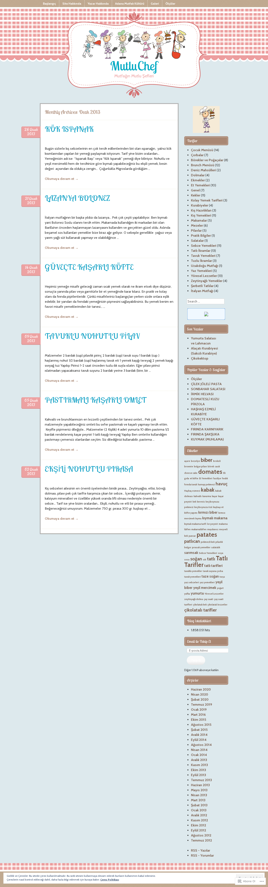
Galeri (155, 3)
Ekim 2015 (198, 720)
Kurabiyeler (199, 205)
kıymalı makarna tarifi (195, 524)
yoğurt (220, 588)
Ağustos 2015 (201, 725)
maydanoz (212, 529)
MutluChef (134, 66)
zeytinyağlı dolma (193, 599)
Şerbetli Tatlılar (202, 286)
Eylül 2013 (198, 775)
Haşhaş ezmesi (192, 491)
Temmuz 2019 (201, 704)
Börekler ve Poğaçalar (207, 160)
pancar (192, 536)
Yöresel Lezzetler (204, 276)
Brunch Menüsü (202, 165)
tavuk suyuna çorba (213, 571)
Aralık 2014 (199, 735)
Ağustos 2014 (201, 745)
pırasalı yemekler (201, 547)
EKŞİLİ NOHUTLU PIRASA (89, 469)
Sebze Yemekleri (203, 246)
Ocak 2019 (199, 710)
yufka (187, 593)
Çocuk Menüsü (202, 150)
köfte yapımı (190, 513)
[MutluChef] (134, 45)
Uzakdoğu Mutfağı (204, 266)
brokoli (217, 461)
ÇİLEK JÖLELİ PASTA (206, 384)
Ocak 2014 (199, 755)
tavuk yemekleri (192, 576)
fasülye (217, 478)
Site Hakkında (71, 3)
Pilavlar (196, 230)
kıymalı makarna (214, 518)
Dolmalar (198, 175)
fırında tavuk (190, 484)
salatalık (215, 547)
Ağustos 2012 (201, 835)
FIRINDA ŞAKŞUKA (205, 434)
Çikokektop (199, 358)
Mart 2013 (198, 800)
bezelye (195, 461)
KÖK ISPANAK (69, 129)
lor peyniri (212, 524)
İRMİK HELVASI (202, 394)
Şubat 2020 (200, 699)
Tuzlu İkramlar (201, 261)
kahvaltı (198, 496)
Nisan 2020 (199, 694)
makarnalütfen (198, 529)
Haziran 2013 (200, 785)
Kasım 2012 (199, 820)
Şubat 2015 (199, 730)
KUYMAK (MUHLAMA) (207, 439)
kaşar (214, 496)
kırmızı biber (208, 512)
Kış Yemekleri (201, 215)
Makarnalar (199, 220)
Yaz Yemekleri (201, 271)
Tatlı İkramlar (200, 251)
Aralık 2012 (199, 815)
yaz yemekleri (207, 582)
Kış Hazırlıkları (201, 210)
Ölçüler (170, 3)
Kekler (195, 195)
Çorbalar (197, 155)
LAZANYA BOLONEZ (77, 198)
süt (204, 559)
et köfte (194, 478)
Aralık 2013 (199, 760)
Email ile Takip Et (199, 641)
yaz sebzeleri (191, 582)
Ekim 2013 (198, 770)
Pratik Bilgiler (201, 236)
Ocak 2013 (198, 810)
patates (207, 534)
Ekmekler (198, 180)
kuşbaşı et (218, 507)
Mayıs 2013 (199, 790)
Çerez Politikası (109, 879)
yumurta (197, 593)
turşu (222, 576)
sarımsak (191, 553)
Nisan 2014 (199, 750)
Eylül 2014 (198, 740)
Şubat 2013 (199, 805)
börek (211, 466)
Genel (195, 190)
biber (206, 460)
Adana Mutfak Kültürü (129, 3)
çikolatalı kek (200, 604)
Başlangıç (49, 3)
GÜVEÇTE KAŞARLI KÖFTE (89, 267)
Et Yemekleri (200, 185)
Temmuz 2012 (201, 840)
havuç (222, 483)
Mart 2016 (198, 715)
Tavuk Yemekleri (203, 256)
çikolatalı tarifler (200, 610)
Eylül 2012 (198, 830)
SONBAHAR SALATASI (208, 389)
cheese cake (190, 473)
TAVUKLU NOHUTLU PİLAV (92, 336)
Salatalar (197, 241)
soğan (196, 558)
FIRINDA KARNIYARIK (207, 429)
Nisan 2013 (199, 795)
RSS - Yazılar (200, 850)
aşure (187, 461)
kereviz (201, 501)
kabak (207, 489)
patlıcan (192, 541)
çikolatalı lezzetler (217, 604)
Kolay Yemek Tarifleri (207, 200)
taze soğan (210, 576)
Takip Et (196, 660)
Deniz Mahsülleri (203, 170)
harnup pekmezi (206, 484)
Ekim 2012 (198, 825)
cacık (217, 466)
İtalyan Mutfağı (202, 291)
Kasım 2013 (199, 765)
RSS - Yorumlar (202, 855)
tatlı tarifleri (213, 566)
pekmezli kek (208, 542)
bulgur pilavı (200, 466)
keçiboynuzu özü (203, 507)
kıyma (198, 518)
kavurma (206, 496)
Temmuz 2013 (201, 780)
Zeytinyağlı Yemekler (206, 281)
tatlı (211, 558)
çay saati (208, 599)
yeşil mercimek (204, 588)
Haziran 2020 (201, 689)
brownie (188, 466)
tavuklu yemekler (193, 571)
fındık (225, 478)
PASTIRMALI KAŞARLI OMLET (96, 400)
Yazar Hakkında (98, 3)
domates (210, 471)
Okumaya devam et (62, 179)
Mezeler (197, 225)
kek (194, 501)
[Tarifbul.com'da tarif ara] (206, 319)
